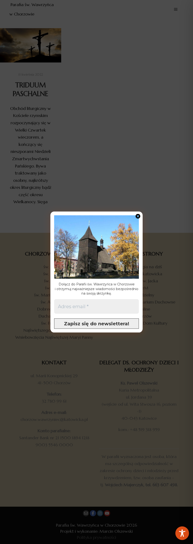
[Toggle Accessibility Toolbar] (182, 533)
